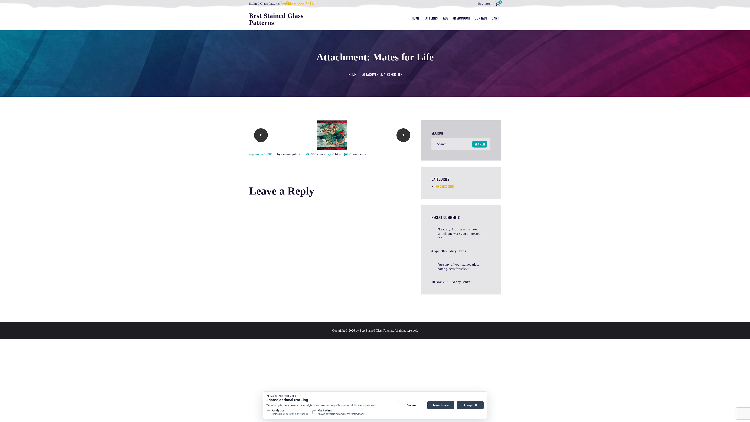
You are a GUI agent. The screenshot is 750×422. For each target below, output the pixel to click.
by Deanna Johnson (290, 154)
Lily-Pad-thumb (259, 135)
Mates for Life (408, 135)
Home (352, 74)
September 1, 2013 (261, 154)
